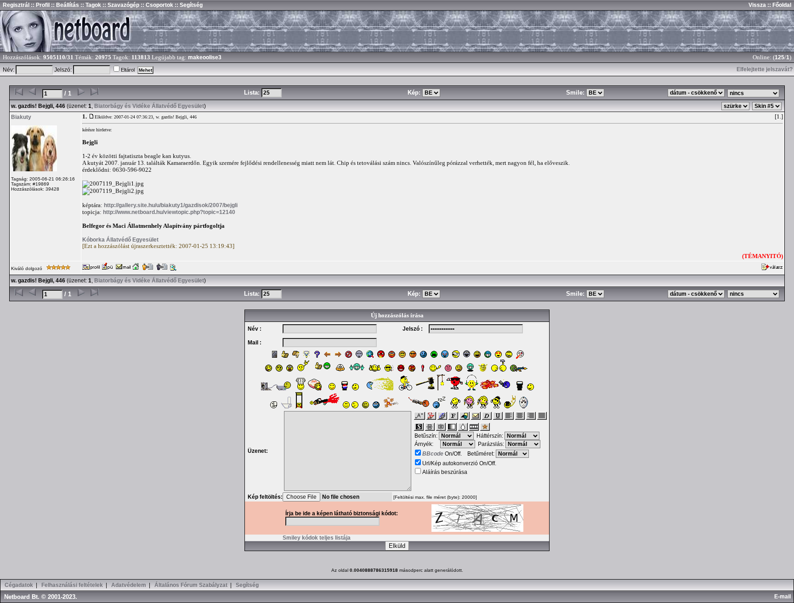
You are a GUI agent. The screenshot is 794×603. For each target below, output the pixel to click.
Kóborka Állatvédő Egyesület (120, 240)
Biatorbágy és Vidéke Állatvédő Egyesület (149, 106)
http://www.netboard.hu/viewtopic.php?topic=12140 (169, 212)
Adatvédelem (128, 585)
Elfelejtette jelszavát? (765, 69)
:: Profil (39, 5)
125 (779, 57)
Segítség (247, 585)
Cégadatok (19, 585)
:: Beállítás (64, 5)
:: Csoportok (156, 5)
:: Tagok (90, 5)
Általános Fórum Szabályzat (190, 585)
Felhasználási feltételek (72, 585)
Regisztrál (16, 5)
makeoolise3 (204, 57)
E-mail (784, 596)
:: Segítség (188, 5)
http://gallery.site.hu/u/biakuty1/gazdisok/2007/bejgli (171, 205)
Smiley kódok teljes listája (317, 538)
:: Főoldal (778, 5)
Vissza (757, 5)
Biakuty (21, 117)
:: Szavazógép (120, 5)
